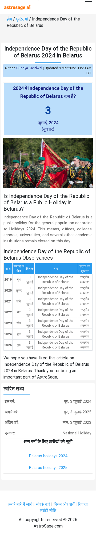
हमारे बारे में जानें (20, 504)
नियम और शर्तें (64, 504)
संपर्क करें (43, 504)
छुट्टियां (22, 19)
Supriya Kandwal (29, 68)
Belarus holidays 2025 (48, 467)
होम (9, 19)
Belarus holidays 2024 (48, 456)
